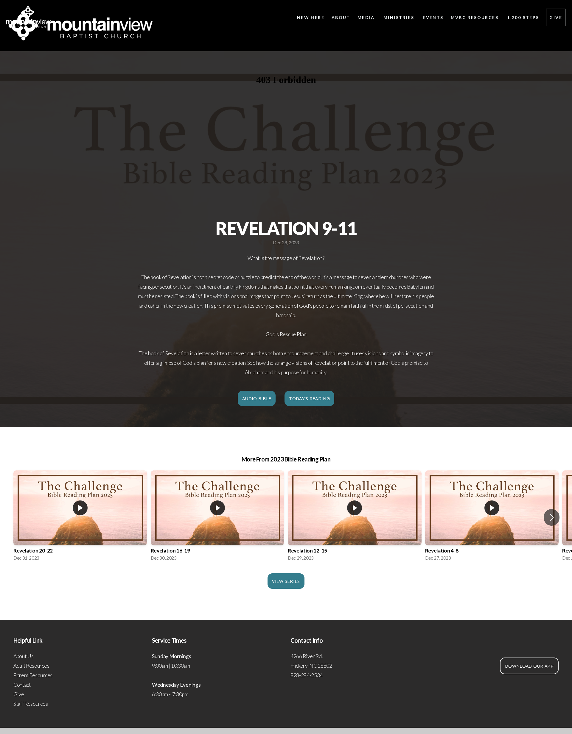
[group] (80, 517)
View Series (286, 581)
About (341, 17)
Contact (22, 685)
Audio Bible (256, 398)
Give (555, 17)
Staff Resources (30, 704)
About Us (23, 656)
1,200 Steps (523, 17)
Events (433, 17)
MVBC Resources (475, 17)
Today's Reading (309, 398)
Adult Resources (31, 666)
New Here (310, 17)
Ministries (399, 17)
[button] (552, 517)
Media (367, 17)
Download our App (529, 666)
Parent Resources (32, 675)
